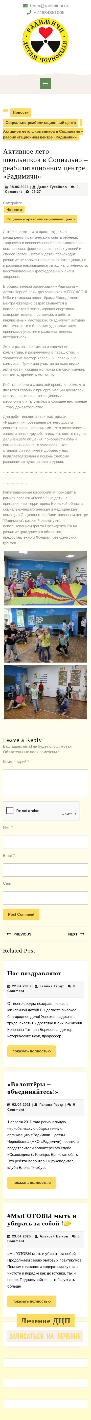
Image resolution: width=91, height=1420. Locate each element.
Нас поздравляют (34, 973)
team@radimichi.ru (49, 5)
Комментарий (16, 761)
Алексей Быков (54, 1236)
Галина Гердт (52, 986)
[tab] (45, 83)
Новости (21, 112)
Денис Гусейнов (52, 187)
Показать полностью (34, 1053)
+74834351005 (49, 12)
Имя (8, 827)
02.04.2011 (21, 1105)
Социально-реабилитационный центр (41, 122)
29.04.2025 (21, 1236)
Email (9, 855)
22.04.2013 (21, 986)
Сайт (7, 883)
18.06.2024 (19, 187)
